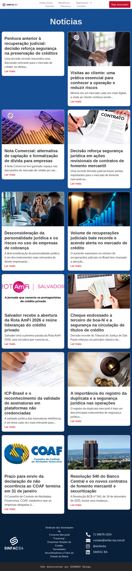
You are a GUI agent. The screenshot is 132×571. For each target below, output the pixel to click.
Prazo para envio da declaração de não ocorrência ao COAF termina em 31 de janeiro (32, 483)
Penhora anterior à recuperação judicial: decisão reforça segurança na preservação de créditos (31, 46)
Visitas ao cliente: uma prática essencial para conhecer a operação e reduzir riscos (92, 80)
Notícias (50, 6)
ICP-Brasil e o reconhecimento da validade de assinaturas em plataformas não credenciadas (32, 403)
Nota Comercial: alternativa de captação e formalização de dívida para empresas (31, 155)
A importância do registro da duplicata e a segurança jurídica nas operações (98, 398)
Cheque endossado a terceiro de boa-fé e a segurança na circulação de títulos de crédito (97, 322)
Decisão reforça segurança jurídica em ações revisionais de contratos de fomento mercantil (97, 158)
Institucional (45, 2)
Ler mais (9, 71)
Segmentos (82, 2)
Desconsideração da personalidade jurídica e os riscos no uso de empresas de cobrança (31, 240)
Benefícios (64, 2)
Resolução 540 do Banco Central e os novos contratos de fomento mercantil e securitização (98, 483)
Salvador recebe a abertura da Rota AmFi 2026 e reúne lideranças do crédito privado (30, 322)
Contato (81, 6)
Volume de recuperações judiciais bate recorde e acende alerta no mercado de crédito (98, 240)
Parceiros (65, 6)
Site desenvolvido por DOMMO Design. (66, 566)
